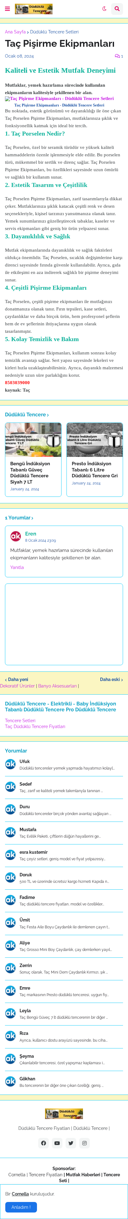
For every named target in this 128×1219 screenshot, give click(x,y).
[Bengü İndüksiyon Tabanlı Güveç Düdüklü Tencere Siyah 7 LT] (33, 440)
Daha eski (110, 679)
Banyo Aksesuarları (58, 685)
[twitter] (71, 1143)
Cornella (16, 1174)
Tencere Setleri (20, 720)
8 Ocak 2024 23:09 (40, 540)
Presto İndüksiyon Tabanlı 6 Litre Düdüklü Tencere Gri (95, 470)
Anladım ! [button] (21, 1207)
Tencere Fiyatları (45, 1174)
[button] (7, 9)
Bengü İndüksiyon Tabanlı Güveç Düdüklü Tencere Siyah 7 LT (30, 473)
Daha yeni (18, 679)
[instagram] (84, 1143)
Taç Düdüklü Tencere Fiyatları (35, 726)
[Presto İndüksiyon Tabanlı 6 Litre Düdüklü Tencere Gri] (95, 440)
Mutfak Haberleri (83, 1174)
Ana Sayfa (15, 32)
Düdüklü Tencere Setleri (54, 32)
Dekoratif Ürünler (18, 685)
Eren (30, 534)
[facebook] (43, 1143)
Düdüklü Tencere (90, 1128)
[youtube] (57, 1143)
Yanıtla (17, 567)
